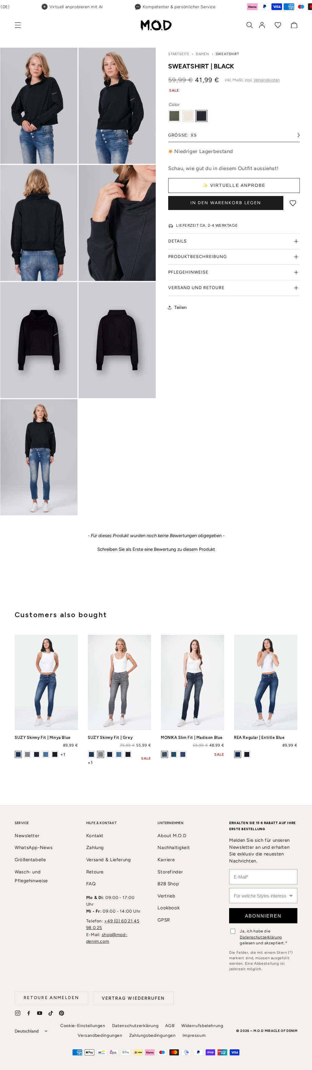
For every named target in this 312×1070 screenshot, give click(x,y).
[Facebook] (29, 1013)
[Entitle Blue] (237, 754)
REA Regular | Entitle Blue (259, 737)
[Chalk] (188, 116)
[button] (21, 25)
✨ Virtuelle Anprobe (234, 185)
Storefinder (170, 872)
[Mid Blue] (182, 754)
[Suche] (249, 25)
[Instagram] (18, 1013)
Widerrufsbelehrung (202, 1025)
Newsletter (27, 835)
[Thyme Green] (174, 116)
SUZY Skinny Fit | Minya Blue (43, 737)
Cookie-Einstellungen (82, 1025)
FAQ (91, 883)
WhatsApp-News (33, 847)
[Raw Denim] (54, 754)
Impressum (194, 1035)
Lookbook (168, 908)
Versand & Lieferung (108, 859)
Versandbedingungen (100, 1035)
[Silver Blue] (173, 754)
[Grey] (27, 754)
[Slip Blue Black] (36, 754)
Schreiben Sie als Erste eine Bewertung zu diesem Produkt (156, 549)
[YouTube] (40, 1013)
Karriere (166, 859)
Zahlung (95, 847)
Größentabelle (30, 859)
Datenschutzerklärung (261, 937)
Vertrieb (166, 896)
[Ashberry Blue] (45, 754)
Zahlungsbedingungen (152, 1035)
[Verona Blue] (246, 754)
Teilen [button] (180, 307)
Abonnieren (263, 915)
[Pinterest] (61, 1013)
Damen (202, 54)
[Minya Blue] (18, 754)
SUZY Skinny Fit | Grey (110, 737)
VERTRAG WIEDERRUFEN (133, 998)
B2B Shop (168, 883)
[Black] (201, 116)
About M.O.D (172, 835)
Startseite (179, 54)
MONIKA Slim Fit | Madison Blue (192, 737)
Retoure (95, 872)
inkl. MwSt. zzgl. (252, 80)
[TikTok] (51, 1013)
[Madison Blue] (164, 754)
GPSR (164, 920)
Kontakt (95, 835)
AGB (170, 1025)
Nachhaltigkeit (174, 847)
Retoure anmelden (51, 997)
